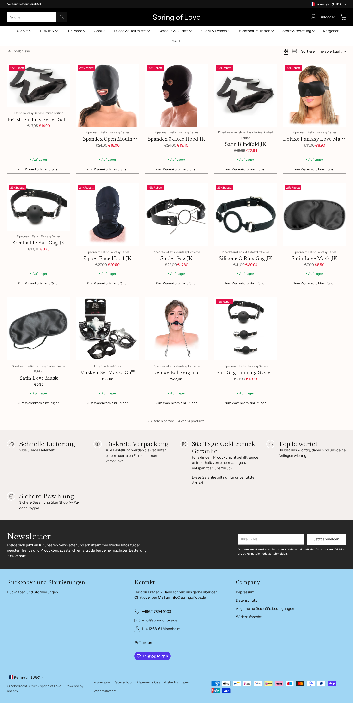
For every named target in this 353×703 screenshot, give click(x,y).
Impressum (245, 592)
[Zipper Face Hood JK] (107, 214)
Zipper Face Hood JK (107, 257)
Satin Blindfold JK (245, 143)
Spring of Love (50, 686)
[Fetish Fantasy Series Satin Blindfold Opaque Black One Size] (38, 85)
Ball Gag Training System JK (245, 376)
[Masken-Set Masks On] (107, 328)
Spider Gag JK (176, 257)
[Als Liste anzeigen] (294, 51)
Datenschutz (246, 600)
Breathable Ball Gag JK (38, 242)
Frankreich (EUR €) (329, 4)
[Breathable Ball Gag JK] (38, 207)
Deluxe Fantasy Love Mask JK (314, 142)
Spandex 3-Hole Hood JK (176, 138)
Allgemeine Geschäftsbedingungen (265, 608)
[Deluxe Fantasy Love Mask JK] (314, 95)
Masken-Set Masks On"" (107, 372)
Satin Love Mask (38, 377)
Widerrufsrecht (249, 616)
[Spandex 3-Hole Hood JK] (176, 95)
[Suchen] (61, 17)
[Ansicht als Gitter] (286, 51)
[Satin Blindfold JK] (245, 95)
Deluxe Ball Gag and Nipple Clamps (176, 376)
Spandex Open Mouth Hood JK (107, 142)
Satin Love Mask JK (314, 257)
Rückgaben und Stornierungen (32, 592)
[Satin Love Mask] (38, 328)
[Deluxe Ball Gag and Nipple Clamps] (176, 328)
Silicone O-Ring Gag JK (245, 257)
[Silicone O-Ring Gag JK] (245, 214)
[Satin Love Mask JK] (314, 214)
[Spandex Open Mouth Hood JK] (107, 95)
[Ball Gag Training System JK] (245, 328)
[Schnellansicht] (64, 69)
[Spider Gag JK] (176, 214)
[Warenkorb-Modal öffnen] (343, 17)
